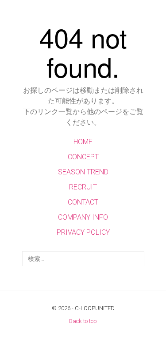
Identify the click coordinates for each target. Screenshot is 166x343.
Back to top (83, 321)
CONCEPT (83, 157)
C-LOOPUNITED (95, 308)
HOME (83, 142)
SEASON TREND (83, 172)
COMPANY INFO (83, 217)
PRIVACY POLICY (83, 232)
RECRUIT (83, 187)
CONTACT (83, 202)
